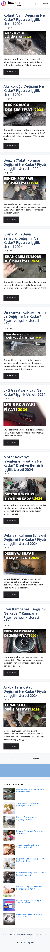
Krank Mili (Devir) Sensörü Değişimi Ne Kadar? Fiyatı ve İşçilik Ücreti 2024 (21, 240)
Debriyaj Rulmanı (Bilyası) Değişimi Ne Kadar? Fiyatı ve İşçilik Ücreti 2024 (24, 539)
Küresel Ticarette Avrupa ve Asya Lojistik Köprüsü (29, 818)
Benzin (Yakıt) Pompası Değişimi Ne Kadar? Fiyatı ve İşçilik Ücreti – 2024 (24, 164)
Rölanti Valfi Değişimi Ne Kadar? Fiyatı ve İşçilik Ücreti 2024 (24, 19)
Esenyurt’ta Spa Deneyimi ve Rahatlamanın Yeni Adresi (29, 887)
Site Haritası (41, 934)
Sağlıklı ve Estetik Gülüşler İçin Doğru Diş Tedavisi (30, 859)
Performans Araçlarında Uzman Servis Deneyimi (31, 873)
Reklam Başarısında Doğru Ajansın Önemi (28, 901)
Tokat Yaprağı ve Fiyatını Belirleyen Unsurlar (27, 804)
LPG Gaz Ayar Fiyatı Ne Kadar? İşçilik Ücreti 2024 (24, 392)
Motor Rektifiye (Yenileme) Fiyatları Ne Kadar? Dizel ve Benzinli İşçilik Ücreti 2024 (23, 463)
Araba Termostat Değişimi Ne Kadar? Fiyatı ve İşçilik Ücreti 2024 (24, 691)
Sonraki (35, 758)
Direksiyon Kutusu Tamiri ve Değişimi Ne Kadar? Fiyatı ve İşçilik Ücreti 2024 (24, 318)
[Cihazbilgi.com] (11, 4)
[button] (35, 4)
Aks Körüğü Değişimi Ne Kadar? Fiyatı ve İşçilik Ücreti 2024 (23, 90)
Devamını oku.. (11, 72)
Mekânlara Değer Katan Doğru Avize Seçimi (30, 915)
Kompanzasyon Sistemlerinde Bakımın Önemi (30, 790)
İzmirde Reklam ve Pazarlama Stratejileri (30, 832)
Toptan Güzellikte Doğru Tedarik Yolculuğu (27, 846)
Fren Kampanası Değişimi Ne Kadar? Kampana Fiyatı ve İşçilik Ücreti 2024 (24, 615)
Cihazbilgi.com (28, 942)
